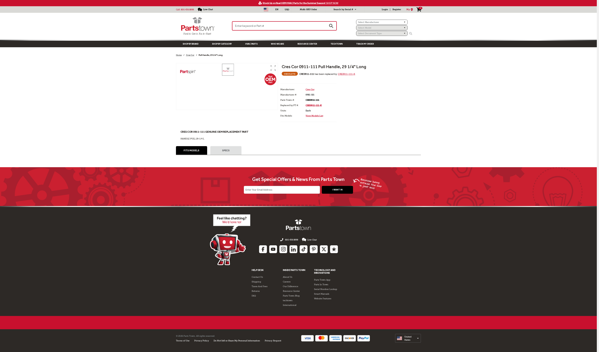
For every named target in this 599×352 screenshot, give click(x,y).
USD (287, 9)
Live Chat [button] (312, 239)
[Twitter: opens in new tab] (324, 249)
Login (385, 9)
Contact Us (257, 277)
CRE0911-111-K (346, 74)
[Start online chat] (230, 239)
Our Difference (290, 286)
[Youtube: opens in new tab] (273, 249)
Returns (256, 291)
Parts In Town (321, 284)
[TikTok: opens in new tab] (303, 249)
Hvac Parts (251, 44)
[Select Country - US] (266, 9)
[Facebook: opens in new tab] (263, 249)
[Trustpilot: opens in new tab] (334, 249)
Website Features (322, 298)
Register (396, 9)
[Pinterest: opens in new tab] (314, 249)
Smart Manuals (321, 294)
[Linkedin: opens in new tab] (293, 249)
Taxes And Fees (259, 286)
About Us (287, 277)
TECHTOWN (337, 44)
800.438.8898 (187, 9)
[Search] (410, 33)
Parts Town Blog (291, 295)
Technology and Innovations (324, 271)
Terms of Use (183, 340)
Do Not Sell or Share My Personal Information (237, 340)
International (289, 305)
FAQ (254, 295)
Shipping (256, 281)
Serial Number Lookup (325, 289)
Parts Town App (322, 280)
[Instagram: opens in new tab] (283, 249)
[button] (273, 68)
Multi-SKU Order (308, 9)
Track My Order (365, 44)
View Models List (314, 115)
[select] (408, 338)
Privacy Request (273, 340)
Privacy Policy (201, 340)
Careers (287, 281)
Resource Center (307, 44)
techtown (287, 300)
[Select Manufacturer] (382, 22)
